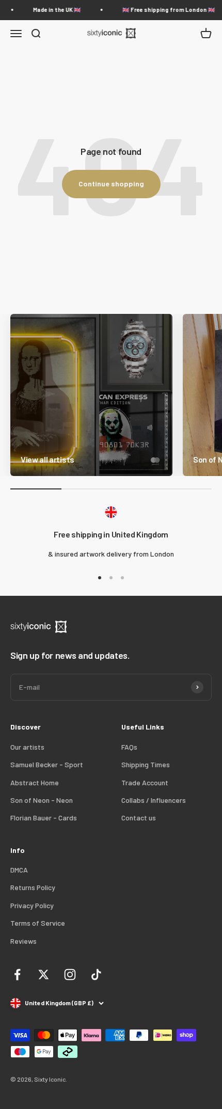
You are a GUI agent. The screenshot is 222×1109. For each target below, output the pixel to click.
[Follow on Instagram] (70, 974)
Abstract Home (34, 782)
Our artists (27, 746)
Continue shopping (111, 183)
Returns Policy (32, 887)
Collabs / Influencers (153, 800)
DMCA (19, 869)
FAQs (129, 746)
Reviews (23, 941)
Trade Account (144, 782)
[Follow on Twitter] (44, 974)
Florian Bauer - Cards (43, 817)
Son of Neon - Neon (41, 800)
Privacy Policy (32, 905)
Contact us (138, 817)
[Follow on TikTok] (96, 974)
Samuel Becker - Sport (46, 764)
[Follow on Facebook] (17, 974)
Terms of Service (37, 922)
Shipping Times (145, 764)
